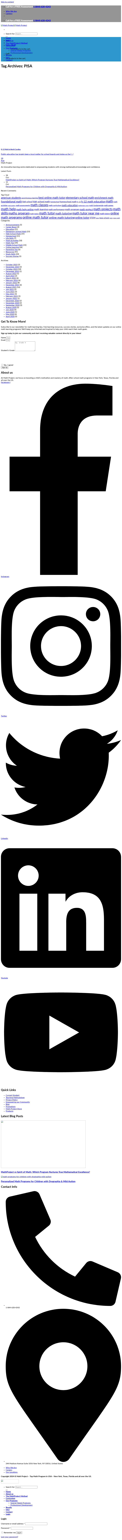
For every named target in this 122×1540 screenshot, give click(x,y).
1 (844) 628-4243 (42, 7)
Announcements (12, 225)
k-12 (79, 202)
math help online (25, 209)
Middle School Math (14, 245)
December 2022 (12, 271)
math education (70, 205)
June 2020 (10, 312)
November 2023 (12, 267)
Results (9, 55)
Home (8, 38)
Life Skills (10, 238)
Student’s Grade (8, 350)
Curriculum (10, 46)
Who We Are (11, 11)
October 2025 (12, 265)
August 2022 (11, 274)
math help (8, 209)
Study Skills (10, 254)
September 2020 (13, 305)
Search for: (10, 34)
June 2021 (10, 292)
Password (5, 1528)
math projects (103, 209)
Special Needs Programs (20, 50)
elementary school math (80, 197)
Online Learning (12, 247)
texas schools (104, 218)
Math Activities (12, 241)
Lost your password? (9, 1537)
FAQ (8, 58)
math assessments (23, 205)
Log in (19, 1533)
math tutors (105, 214)
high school (27, 202)
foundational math (11, 201)
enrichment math (104, 198)
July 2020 (10, 310)
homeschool (54, 202)
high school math (41, 202)
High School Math (13, 234)
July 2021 (10, 289)
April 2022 (10, 276)
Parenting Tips (12, 250)
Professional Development (21, 53)
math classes (39, 205)
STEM (92, 218)
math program (72, 209)
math (109, 201)
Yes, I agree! (8, 365)
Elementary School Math (16, 232)
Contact (9, 60)
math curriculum (55, 205)
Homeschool (11, 236)
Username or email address (13, 1524)
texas (97, 218)
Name (3, 338)
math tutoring (63, 213)
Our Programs (12, 48)
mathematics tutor (83, 205)
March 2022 (11, 278)
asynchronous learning (30, 198)
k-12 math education (93, 201)
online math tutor (35, 217)
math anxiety (11, 205)
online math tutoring (62, 217)
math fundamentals (96, 205)
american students (11, 198)
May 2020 (10, 314)
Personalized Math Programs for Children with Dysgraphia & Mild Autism (36, 187)
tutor (111, 218)
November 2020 (12, 303)
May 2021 (10, 294)
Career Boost (11, 227)
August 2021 (11, 287)
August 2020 (11, 307)
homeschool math (68, 202)
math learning (41, 209)
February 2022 (12, 280)
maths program (19, 213)
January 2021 (11, 298)
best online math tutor (51, 197)
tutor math (116, 218)
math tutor (47, 213)
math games (108, 205)
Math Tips (10, 243)
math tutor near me (85, 213)
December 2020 (12, 301)
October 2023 (12, 269)
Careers (9, 14)
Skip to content (7, 2)
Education (10, 229)
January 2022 (11, 283)
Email (3, 340)
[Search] (7, 36)
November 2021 (12, 285)
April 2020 (10, 316)
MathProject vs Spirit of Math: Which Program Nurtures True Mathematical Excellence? (42, 180)
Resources (10, 252)
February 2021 (12, 296)
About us (9, 41)
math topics (34, 214)
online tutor (82, 217)
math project (86, 209)
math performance (56, 210)
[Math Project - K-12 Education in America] (14, 25)
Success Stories (12, 256)
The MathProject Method (17, 43)
